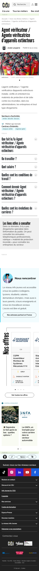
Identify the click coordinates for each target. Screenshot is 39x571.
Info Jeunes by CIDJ (9, 491)
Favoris (22, 457)
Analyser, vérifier (8, 129)
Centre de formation (9, 507)
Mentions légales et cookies (29, 560)
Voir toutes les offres (19, 395)
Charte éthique (17, 560)
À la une (5, 11)
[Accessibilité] (5, 457)
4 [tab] (24, 390)
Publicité (4, 560)
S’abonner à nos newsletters (11, 529)
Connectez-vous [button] (10, 536)
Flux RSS (9, 560)
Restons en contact (8, 480)
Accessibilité (18, 562)
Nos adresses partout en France (19, 315)
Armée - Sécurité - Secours (11, 118)
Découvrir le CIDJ (8, 485)
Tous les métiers (20, 11)
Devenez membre (8, 518)
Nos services (6, 501)
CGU (23, 562)
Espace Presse (7, 512)
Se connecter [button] (32, 4)
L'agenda (5, 496)
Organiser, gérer (20, 129)
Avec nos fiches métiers (19, 19)
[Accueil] (6, 5)
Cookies (23, 568)
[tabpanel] (19, 65)
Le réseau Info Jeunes (9, 523)
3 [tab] (21, 390)
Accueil (4, 19)
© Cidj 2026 (17, 568)
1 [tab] (19, 80)
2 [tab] (18, 390)
